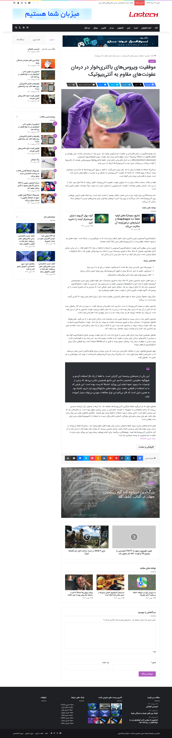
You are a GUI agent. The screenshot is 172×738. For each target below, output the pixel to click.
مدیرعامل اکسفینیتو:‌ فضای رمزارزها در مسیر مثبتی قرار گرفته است (111, 593)
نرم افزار (87, 27)
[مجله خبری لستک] (144, 15)
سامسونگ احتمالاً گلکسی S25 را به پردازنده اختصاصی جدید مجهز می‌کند (27, 173)
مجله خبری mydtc (67, 718)
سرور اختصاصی (18, 733)
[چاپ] (68, 458)
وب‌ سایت (105, 662)
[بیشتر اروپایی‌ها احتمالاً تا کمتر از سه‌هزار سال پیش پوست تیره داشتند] (79, 582)
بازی (128, 27)
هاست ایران (39, 733)
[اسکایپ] (86, 458)
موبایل (95, 27)
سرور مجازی (140, 733)
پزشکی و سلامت (145, 447)
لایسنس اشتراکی (33, 49)
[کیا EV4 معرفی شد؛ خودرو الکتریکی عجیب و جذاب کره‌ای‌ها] (46, 228)
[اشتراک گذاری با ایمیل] (74, 458)
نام (154, 651)
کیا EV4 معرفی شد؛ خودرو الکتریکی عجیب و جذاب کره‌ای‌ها (46, 239)
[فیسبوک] (140, 458)
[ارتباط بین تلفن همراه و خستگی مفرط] (48, 64)
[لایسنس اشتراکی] (48, 52)
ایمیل (153, 662)
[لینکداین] (128, 458)
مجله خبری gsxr (67, 715)
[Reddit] (110, 458)
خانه (156, 27)
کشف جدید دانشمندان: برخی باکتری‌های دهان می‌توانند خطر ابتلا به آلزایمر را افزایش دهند (102, 3)
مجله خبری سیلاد (67, 720)
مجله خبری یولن (67, 710)
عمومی (147, 55)
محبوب (51, 39)
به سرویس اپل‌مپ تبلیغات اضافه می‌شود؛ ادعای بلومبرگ (144, 593)
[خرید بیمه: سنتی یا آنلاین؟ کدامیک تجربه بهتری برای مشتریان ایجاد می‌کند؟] (116, 706)
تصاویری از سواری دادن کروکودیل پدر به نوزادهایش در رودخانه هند (28, 74)
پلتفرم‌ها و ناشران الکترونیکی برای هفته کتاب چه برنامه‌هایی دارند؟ (28, 86)
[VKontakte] (104, 458)
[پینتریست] (116, 458)
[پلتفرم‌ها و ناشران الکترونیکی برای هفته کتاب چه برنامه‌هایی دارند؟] (48, 87)
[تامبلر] (122, 458)
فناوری (103, 27)
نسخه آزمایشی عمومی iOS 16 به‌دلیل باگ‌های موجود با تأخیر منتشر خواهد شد (28, 186)
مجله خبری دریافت (67, 723)
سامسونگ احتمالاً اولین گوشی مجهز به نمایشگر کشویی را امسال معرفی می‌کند (28, 198)
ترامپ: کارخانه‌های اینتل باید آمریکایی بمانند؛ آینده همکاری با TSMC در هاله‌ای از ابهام (130, 493)
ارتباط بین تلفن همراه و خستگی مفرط (28, 61)
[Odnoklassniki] (98, 458)
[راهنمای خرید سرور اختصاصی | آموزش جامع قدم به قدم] (25, 256)
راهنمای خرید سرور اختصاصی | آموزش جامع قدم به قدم (26, 266)
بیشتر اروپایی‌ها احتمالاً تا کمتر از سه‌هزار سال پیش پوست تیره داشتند (80, 593)
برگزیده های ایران (67, 707)
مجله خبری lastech (148, 438)
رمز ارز (112, 27)
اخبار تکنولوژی (146, 27)
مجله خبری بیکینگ (67, 704)
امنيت (136, 27)
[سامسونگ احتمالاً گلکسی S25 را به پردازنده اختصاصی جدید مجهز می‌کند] (48, 174)
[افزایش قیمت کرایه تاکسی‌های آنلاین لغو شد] (48, 99)
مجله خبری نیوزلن (67, 712)
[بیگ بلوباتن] (48, 163)
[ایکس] (134, 458)
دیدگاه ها (20, 39)
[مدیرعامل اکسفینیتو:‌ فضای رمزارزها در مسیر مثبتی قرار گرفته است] (110, 582)
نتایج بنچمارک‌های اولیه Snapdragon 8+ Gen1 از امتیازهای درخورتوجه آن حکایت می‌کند (127, 221)
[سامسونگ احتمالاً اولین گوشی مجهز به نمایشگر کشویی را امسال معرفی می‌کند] (48, 198)
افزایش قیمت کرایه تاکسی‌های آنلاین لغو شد (28, 97)
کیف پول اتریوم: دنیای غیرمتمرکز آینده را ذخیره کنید (80, 219)
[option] (110, 492)
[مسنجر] (80, 458)
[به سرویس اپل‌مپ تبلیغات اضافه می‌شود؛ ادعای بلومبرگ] (142, 582)
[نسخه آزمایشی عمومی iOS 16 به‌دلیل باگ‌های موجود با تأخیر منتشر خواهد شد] (48, 186)
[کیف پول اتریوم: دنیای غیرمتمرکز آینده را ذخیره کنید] (102, 218)
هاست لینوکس (129, 733)
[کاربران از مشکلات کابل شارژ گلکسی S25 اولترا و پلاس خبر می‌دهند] (116, 720)
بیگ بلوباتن (35, 159)
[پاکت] (92, 458)
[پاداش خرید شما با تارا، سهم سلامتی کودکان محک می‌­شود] (93, 720)
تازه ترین (36, 39)
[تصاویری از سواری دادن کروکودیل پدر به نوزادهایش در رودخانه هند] (48, 75)
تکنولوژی (120, 27)
